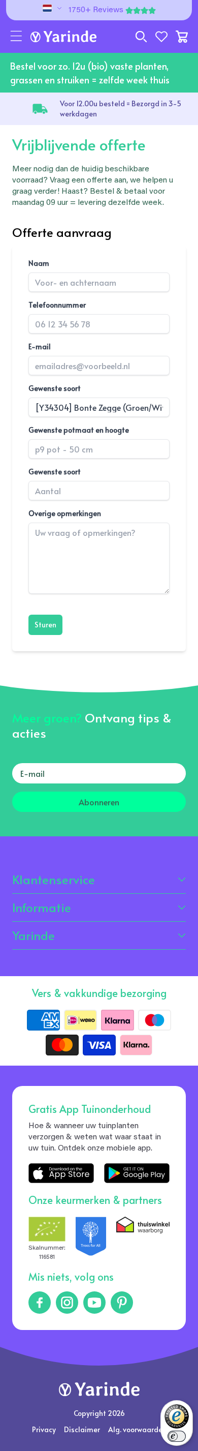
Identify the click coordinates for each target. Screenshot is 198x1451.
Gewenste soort (54, 388)
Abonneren (99, 801)
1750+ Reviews (96, 10)
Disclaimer (82, 1429)
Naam (38, 263)
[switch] (177, 1436)
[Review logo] (91, 1239)
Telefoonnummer (57, 305)
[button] (16, 37)
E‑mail (39, 346)
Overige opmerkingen (64, 513)
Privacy (44, 1429)
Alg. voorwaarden (137, 1429)
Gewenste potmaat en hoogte (78, 430)
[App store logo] (61, 1173)
